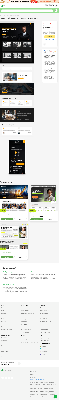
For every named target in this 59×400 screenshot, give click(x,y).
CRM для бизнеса (44, 313)
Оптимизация (24, 324)
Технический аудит (25, 332)
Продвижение (24, 321)
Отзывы (3, 318)
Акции (22, 348)
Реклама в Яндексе (44, 310)
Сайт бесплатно (5, 356)
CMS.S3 (3, 316)
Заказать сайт (50, 7)
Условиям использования (52, 373)
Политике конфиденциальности (37, 373)
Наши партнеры (5, 351)
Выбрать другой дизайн (49, 39)
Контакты (3, 321)
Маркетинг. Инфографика (46, 338)
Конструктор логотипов (45, 321)
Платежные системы (6, 332)
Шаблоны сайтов (25, 310)
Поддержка (3, 324)
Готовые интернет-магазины (27, 313)
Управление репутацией (26, 329)
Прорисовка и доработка (45, 332)
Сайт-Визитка (4, 337)
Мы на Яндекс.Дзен (44, 340)
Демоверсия (7, 219)
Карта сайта (33, 381)
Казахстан (44, 349)
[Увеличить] (26, 206)
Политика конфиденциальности (37, 379)
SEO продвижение (25, 319)
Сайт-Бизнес (4, 343)
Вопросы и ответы (5, 326)
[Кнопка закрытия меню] (58, 1)
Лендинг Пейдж (4, 340)
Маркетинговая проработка (27, 327)
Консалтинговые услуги (6, 214)
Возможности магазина (6, 329)
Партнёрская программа (7, 354)
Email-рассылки (43, 318)
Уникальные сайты (25, 307)
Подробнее (20, 219)
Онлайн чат (42, 316)
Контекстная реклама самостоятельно (29, 342)
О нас (2, 310)
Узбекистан (44, 351)
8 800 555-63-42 (49, 5)
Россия (43, 354)
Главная (42, 307)
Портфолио (4, 313)
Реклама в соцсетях (25, 344)
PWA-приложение (44, 324)
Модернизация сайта (25, 316)
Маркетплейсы (24, 351)
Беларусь (44, 346)
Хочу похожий (49, 36)
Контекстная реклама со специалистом (26, 338)
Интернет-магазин (5, 345)
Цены (2, 307)
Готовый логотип (44, 329)
